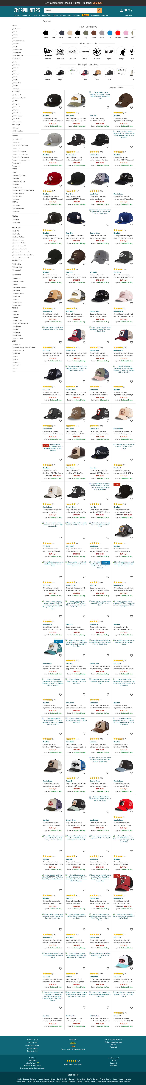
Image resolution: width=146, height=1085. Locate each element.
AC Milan (17, 234)
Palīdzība (128, 15)
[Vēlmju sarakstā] (60, 107)
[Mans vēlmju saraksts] (126, 10)
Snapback (17, 270)
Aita (15, 62)
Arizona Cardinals (20, 249)
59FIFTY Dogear (20, 151)
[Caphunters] (32, 10)
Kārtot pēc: (112, 87)
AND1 (16, 101)
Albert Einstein (19, 281)
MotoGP (17, 362)
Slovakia (79, 1081)
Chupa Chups (19, 193)
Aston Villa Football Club (22, 258)
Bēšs (16, 35)
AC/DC (16, 311)
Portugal (64, 1081)
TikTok (113, 1060)
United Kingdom (112, 1081)
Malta (52, 1081)
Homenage (18, 122)
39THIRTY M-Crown (21, 145)
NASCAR (17, 365)
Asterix (16, 178)
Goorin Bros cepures (32, 1045)
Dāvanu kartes (65, 15)
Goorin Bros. (27, 15)
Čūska (16, 89)
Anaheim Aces (19, 240)
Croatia (46, 1079)
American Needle (20, 98)
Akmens (17, 29)
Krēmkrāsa (18, 50)
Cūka (16, 86)
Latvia (29, 1081)
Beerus (16, 299)
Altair (16, 284)
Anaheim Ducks (19, 243)
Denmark (72, 1079)
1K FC (16, 231)
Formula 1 (17, 344)
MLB (16, 359)
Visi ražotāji (46, 15)
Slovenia (86, 1081)
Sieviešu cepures (32, 1048)
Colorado (17, 335)
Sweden (93, 1081)
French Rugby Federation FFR (24, 347)
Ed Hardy (17, 113)
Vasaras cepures (32, 1040)
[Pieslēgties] (122, 10)
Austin (16, 317)
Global (115, 1079)
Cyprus (53, 1079)
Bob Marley (18, 305)
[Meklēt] (99, 10)
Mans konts (32, 1060)
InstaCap (104, 15)
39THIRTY (18, 142)
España (89, 1079)
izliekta (16, 220)
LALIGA (17, 353)
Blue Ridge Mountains (21, 323)
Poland (58, 1081)
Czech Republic (62, 1079)
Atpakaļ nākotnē (19, 181)
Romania (72, 1081)
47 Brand (17, 95)
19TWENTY (18, 139)
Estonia (95, 1079)
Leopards (17, 53)
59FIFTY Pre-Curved (21, 157)
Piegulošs (17, 264)
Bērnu (16, 128)
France (108, 1079)
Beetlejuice (18, 187)
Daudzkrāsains (19, 41)
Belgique (26, 1079)
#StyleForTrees (31, 1063)
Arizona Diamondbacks (22, 252)
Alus (15, 172)
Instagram (113, 1065)
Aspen (16, 314)
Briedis (16, 74)
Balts (16, 32)
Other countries (124, 1081)
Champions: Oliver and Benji (24, 190)
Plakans (17, 223)
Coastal (17, 107)
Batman (17, 296)
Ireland (18, 1081)
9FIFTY (17, 166)
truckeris (17, 211)
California (17, 326)
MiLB (16, 356)
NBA (15, 368)
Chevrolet (17, 332)
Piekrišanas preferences (32, 1065)
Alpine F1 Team (19, 237)
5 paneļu (17, 205)
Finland (102, 1079)
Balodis (16, 65)
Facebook (113, 1063)
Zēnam (55, 15)
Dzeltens (17, 44)
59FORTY (17, 163)
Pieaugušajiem (19, 131)
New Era (37, 15)
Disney (16, 199)
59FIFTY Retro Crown (21, 160)
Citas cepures (19, 208)
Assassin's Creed (20, 175)
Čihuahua (17, 83)
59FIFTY (17, 148)
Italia (24, 1081)
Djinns (16, 110)
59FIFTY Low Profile (21, 154)
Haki (15, 47)
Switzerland (102, 1081)
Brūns (16, 38)
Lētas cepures (32, 1042)
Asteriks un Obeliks (20, 287)
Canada (40, 1079)
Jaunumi (76, 15)
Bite (15, 71)
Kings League (19, 350)
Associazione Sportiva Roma (24, 255)
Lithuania (36, 1081)
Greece (121, 1079)
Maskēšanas (18, 56)
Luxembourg (44, 1081)
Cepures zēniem (32, 1051)
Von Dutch (70, 116)
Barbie (16, 184)
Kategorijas (95, 15)
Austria (19, 1079)
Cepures (17, 15)
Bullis (16, 77)
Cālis (16, 80)
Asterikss (17, 290)
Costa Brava (18, 338)
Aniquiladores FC (20, 246)
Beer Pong (18, 320)
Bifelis (16, 68)
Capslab (17, 104)
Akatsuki (17, 278)
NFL (15, 371)
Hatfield (17, 119)
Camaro (17, 329)
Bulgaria (33, 1079)
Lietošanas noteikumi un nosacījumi (32, 1068)
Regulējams (18, 267)
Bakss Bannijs (19, 293)
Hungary (128, 1079)
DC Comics (18, 196)
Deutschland (81, 1079)
